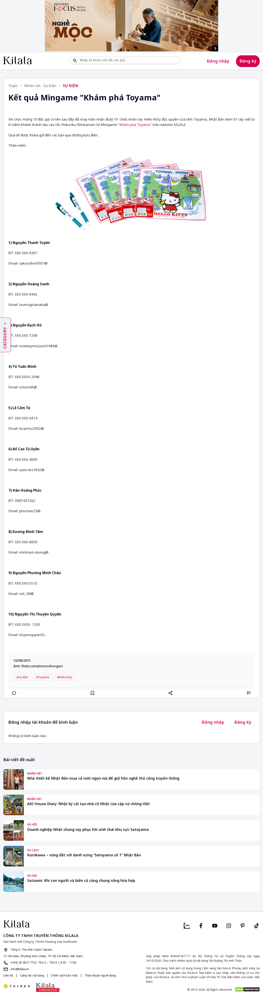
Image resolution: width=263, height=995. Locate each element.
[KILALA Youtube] (215, 925)
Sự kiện (70, 85)
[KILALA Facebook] (187, 925)
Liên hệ (8, 975)
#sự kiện (22, 677)
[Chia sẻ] (170, 693)
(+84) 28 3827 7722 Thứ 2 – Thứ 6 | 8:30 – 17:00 (43, 962)
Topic (13, 85)
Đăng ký (248, 61)
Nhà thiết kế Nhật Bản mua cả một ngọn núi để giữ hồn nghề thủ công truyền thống (103, 778)
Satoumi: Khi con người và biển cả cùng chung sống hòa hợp (81, 880)
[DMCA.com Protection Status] (247, 989)
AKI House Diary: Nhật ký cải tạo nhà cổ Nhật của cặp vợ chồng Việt (88, 803)
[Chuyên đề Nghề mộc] (131, 25)
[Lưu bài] (92, 693)
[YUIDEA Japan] (16, 986)
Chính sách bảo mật (64, 975)
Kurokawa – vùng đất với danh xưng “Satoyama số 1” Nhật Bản (84, 855)
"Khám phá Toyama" (135, 124)
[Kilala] (17, 60)
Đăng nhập (218, 61)
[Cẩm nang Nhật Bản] (65, 924)
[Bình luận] (14, 693)
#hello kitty (64, 677)
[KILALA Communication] (47, 987)
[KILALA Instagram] (229, 925)
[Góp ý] (248, 693)
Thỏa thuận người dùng (100, 975)
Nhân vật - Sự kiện (40, 85)
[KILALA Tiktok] (257, 925)
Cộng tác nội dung (32, 975)
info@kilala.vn (19, 969)
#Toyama (42, 677)
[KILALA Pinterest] (243, 925)
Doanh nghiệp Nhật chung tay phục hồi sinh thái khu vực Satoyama (88, 829)
